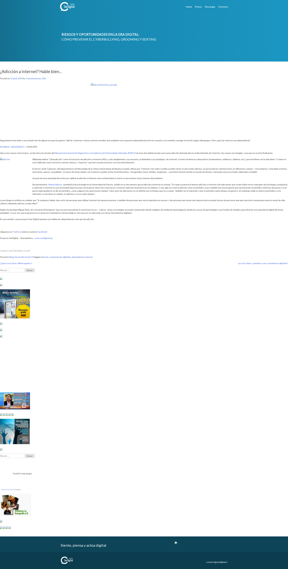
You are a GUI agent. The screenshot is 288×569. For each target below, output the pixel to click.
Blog (11, 257)
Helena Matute (55, 184)
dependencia (78, 257)
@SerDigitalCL (18, 146)
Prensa (198, 6)
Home (189, 6)
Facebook (42, 231)
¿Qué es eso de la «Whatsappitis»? (16, 263)
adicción (44, 257)
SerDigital (4, 146)
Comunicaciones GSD (36, 78)
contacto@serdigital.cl (216, 562)
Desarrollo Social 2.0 (24, 257)
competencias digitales (60, 257)
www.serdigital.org (43, 238)
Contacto (223, 6)
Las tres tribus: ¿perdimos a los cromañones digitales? (263, 263)
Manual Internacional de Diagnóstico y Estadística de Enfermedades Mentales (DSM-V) (95, 153)
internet (89, 257)
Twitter (16, 231)
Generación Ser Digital (8, 489)
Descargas (210, 6)
